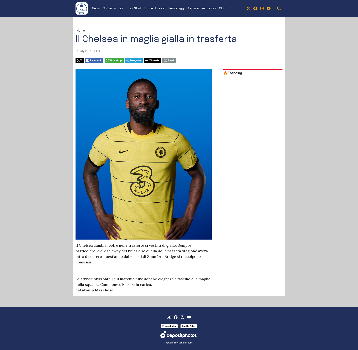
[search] (279, 8)
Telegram (135, 60)
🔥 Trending (232, 73)
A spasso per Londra (201, 8)
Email (171, 60)
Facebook (95, 60)
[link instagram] (262, 8)
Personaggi (176, 8)
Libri (121, 8)
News (96, 8)
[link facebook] (255, 8)
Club (222, 8)
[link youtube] (268, 8)
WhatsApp (115, 60)
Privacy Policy (169, 326)
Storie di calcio (155, 8)
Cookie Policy (189, 326)
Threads (154, 60)
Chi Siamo (109, 8)
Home (80, 30)
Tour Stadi (134, 8)
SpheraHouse (185, 342)
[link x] (248, 8)
